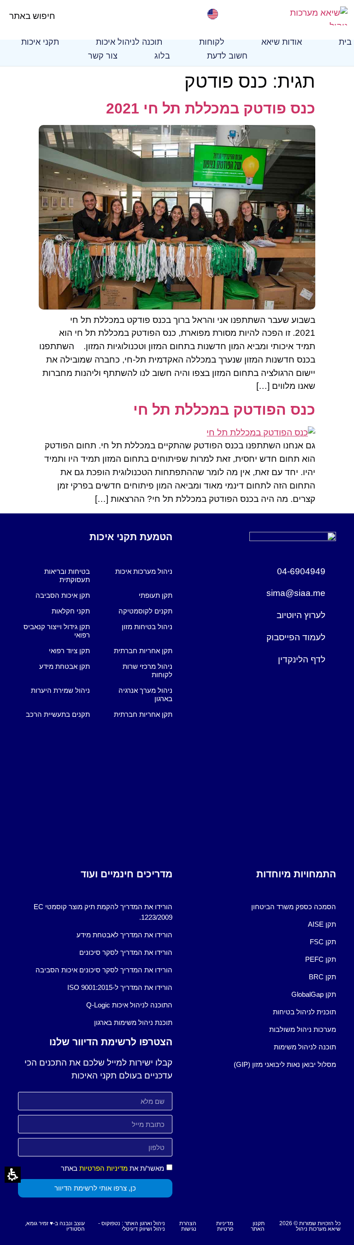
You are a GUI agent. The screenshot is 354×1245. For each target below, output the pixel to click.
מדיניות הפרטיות (103, 1168)
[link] (311, 15)
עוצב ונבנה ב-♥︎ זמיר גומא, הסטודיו (55, 1226)
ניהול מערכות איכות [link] (143, 571)
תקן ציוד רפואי (69, 651)
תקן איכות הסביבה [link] (62, 595)
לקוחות (211, 42)
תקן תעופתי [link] (155, 595)
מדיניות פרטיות (224, 1226)
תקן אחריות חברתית (143, 651)
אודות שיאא (281, 42)
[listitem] (136, 575)
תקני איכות (40, 42)
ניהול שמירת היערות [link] (60, 690)
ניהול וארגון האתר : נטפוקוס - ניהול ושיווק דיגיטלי (131, 1226)
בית (345, 42)
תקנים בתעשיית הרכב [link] (58, 714)
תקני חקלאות (71, 611)
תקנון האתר (258, 1226)
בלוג (162, 55)
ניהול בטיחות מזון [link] (147, 627)
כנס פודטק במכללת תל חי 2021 (210, 108)
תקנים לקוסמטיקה (145, 611)
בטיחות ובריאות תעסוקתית (67, 575)
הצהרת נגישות (187, 1226)
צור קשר (103, 55)
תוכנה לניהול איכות (129, 42)
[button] (63, 16)
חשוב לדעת (227, 55)
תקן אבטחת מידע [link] (64, 666)
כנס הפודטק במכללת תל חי (224, 409)
